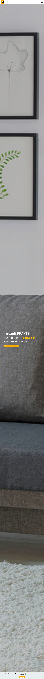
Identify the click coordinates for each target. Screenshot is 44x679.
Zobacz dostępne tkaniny (11, 345)
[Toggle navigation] (42, 2)
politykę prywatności (22, 674)
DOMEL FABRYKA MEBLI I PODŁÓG (15, 2)
